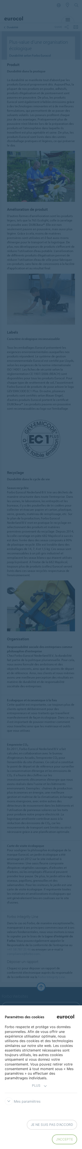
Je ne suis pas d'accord (52, 1125)
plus (36, 1085)
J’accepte (64, 1139)
